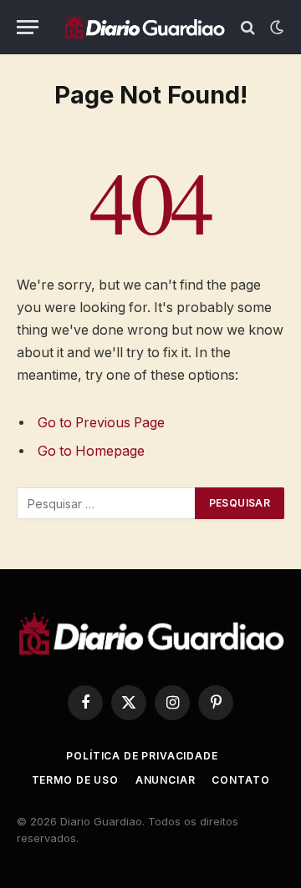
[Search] (247, 27)
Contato (240, 780)
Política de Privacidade (141, 755)
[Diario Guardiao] (144, 27)
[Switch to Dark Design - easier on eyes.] (275, 27)
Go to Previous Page (101, 423)
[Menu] (27, 27)
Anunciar (165, 780)
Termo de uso (75, 780)
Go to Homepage (91, 451)
